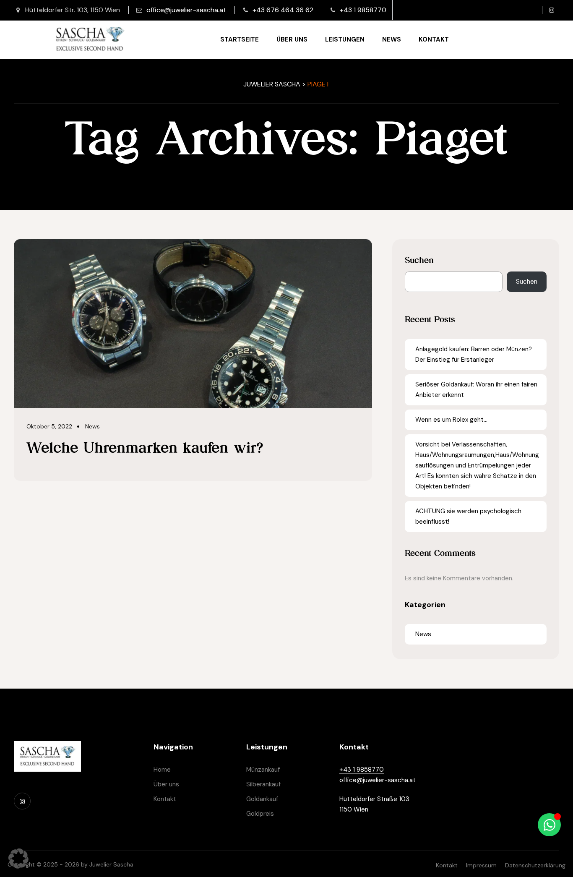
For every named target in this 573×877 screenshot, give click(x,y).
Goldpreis (260, 813)
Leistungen (345, 39)
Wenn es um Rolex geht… (451, 419)
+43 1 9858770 (363, 9)
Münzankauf (263, 769)
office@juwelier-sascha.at (186, 9)
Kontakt (434, 39)
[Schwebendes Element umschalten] (549, 824)
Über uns (291, 39)
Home (162, 769)
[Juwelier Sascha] (89, 39)
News (391, 39)
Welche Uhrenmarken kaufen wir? (144, 447)
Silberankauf (263, 784)
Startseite (239, 39)
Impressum (481, 865)
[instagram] (551, 10)
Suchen (419, 260)
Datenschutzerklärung (535, 865)
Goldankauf (262, 799)
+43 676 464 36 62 (283, 9)
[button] (18, 858)
